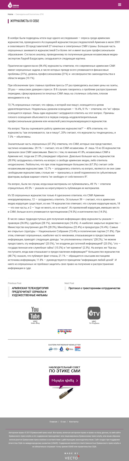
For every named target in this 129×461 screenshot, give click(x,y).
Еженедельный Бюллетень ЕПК (30, 14)
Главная (53, 421)
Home (10, 14)
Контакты (74, 421)
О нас (63, 421)
